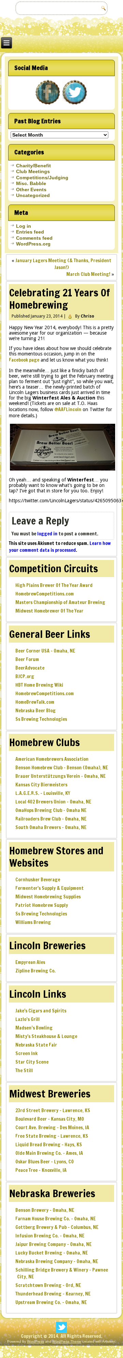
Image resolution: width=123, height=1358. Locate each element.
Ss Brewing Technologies (41, 719)
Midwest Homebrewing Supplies (48, 896)
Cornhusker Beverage (37, 879)
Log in (23, 226)
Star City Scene (32, 1062)
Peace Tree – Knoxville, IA (41, 1170)
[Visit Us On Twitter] (75, 104)
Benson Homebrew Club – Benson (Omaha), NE (61, 767)
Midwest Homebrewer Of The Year (49, 610)
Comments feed (34, 238)
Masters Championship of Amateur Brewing (60, 602)
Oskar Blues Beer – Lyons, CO (44, 1161)
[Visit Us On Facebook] (48, 104)
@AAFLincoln (67, 409)
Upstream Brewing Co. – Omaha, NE (51, 1302)
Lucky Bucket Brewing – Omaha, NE (51, 1252)
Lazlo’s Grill (27, 1019)
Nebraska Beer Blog (35, 710)
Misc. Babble (31, 183)
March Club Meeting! (88, 274)
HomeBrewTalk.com (34, 702)
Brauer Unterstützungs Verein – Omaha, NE (60, 776)
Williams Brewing (33, 922)
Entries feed (30, 232)
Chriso (87, 316)
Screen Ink (26, 1053)
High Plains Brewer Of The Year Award (54, 585)
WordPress (35, 1341)
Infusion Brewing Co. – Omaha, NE (49, 1235)
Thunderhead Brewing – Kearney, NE (53, 1293)
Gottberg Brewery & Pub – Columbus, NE (56, 1227)
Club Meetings (33, 171)
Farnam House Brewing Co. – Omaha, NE (55, 1218)
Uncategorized (33, 195)
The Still (24, 1070)
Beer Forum (27, 659)
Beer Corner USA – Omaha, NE (45, 650)
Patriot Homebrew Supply (41, 905)
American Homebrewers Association (51, 759)
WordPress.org (33, 244)
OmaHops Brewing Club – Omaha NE (50, 810)
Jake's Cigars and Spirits (40, 1010)
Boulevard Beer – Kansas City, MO (49, 1119)
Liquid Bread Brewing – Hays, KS (48, 1144)
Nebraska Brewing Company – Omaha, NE (56, 1261)
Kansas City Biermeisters (41, 784)
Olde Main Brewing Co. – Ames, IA (49, 1153)
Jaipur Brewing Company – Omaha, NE (53, 1244)
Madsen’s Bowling (34, 1027)
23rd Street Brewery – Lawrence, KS (52, 1110)
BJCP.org (24, 676)
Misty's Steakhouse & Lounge (46, 1036)
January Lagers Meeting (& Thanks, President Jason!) (63, 264)
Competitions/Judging (42, 177)
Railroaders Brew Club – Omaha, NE (50, 818)
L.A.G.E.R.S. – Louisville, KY (42, 793)
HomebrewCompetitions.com (44, 593)
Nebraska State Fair (36, 1044)
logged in (47, 533)
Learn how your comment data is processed (60, 547)
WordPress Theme (66, 1341)
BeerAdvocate (29, 667)
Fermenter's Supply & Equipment (49, 888)
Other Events (31, 189)
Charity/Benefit (33, 165)
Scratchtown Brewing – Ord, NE (48, 1285)
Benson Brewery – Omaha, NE (44, 1210)
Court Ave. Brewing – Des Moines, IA (52, 1127)
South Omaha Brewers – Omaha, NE (50, 827)
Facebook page (24, 359)
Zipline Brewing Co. (35, 970)
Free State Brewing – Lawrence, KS (51, 1136)
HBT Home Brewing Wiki (39, 685)
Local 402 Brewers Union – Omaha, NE (53, 801)
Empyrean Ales (30, 962)
